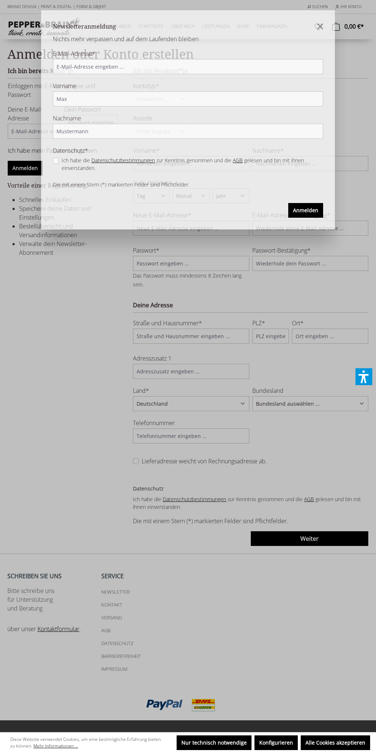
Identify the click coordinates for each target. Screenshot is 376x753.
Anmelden (305, 210)
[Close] (320, 26)
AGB (238, 160)
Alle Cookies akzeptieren (335, 742)
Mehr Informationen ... (55, 746)
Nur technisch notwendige (214, 742)
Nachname (67, 118)
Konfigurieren (276, 742)
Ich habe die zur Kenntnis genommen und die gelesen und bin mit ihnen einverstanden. (183, 164)
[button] (363, 376)
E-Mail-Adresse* (74, 54)
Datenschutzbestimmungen (123, 160)
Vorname (64, 86)
